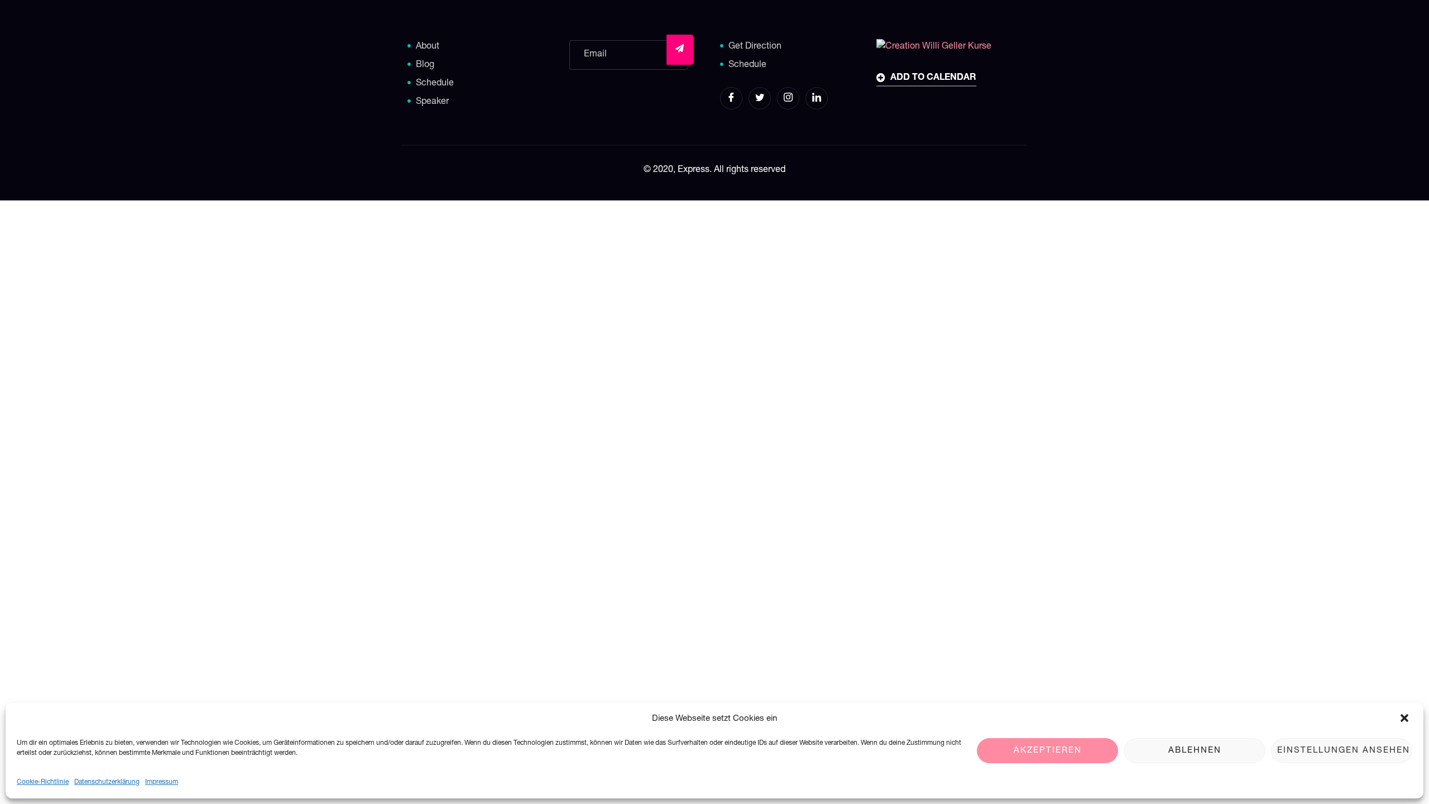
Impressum (161, 782)
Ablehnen (1194, 750)
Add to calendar (932, 78)
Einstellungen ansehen (1343, 750)
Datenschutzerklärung (107, 782)
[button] (1405, 719)
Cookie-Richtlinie (43, 782)
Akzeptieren (1048, 750)
